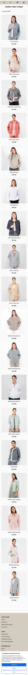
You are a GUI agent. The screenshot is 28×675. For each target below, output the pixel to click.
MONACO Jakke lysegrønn (14, 499)
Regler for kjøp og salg (6, 624)
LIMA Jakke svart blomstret (14, 107)
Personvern (4, 627)
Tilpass (14, 668)
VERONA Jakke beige (14, 565)
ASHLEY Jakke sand (14, 303)
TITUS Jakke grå (14, 41)
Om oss (3, 619)
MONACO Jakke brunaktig (14, 532)
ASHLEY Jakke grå (14, 270)
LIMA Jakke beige (14, 172)
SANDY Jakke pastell (14, 74)
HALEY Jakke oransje (14, 139)
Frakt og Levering (5, 636)
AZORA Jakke (14, 466)
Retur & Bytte (4, 634)
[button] (17, 2)
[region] (14, 663)
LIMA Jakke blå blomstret (14, 237)
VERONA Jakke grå (14, 597)
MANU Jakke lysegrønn (14, 434)
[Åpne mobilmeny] (4, 2)
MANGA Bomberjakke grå (14, 368)
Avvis (14, 672)
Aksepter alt (14, 664)
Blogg (2, 648)
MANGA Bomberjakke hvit (14, 401)
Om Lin (3, 651)
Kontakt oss (4, 622)
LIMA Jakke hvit (14, 205)
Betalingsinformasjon (6, 639)
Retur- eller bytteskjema (7, 641)
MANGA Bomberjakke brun (14, 336)
